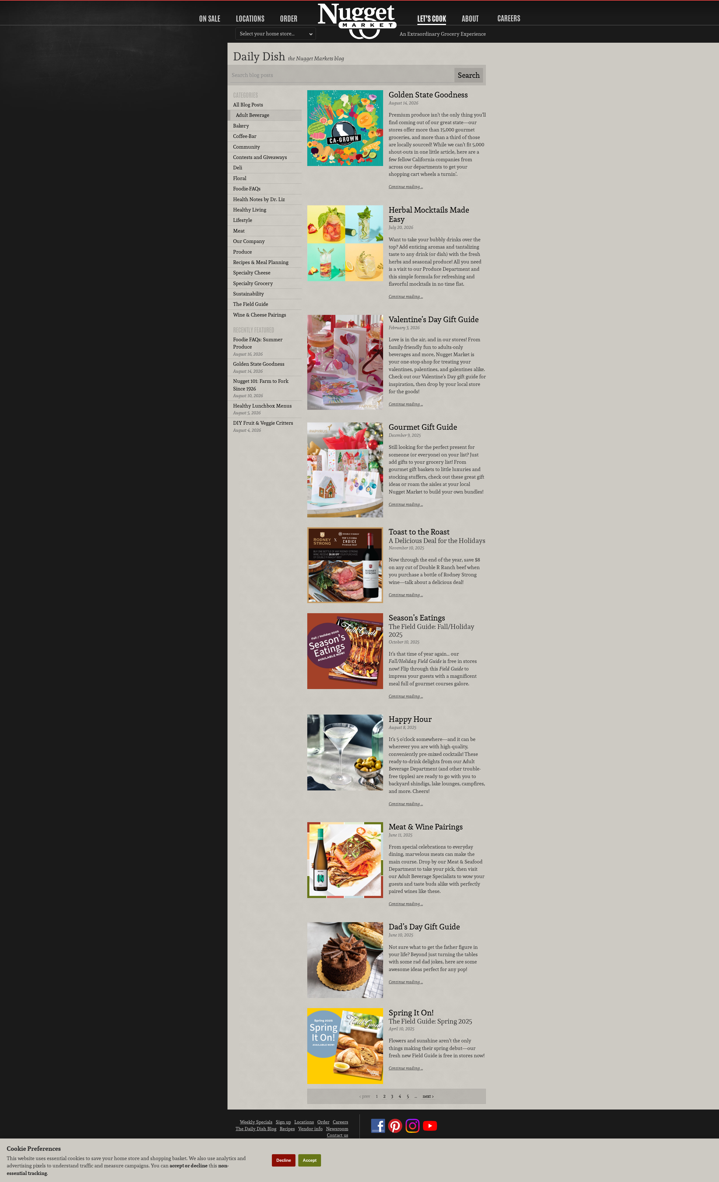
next (427, 1096)
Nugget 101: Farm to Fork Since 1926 (260, 388)
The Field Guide (250, 304)
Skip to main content (26, 4)
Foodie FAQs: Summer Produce (258, 346)
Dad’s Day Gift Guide (424, 927)
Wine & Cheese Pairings (259, 315)
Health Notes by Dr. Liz (259, 199)
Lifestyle (242, 220)
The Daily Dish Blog (256, 1128)
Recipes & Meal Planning (260, 262)
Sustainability (248, 293)
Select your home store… (267, 33)
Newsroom (337, 1128)
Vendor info (310, 1128)
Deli (237, 167)
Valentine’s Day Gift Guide (434, 319)
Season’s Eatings (417, 618)
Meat (239, 231)
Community (246, 147)
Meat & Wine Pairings (426, 827)
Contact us (337, 1135)
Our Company (249, 241)
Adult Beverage (252, 115)
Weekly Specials (256, 1122)
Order (288, 18)
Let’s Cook (431, 18)
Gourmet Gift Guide (423, 427)
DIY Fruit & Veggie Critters (263, 426)
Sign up (283, 1122)
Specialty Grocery (253, 283)
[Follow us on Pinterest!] (395, 1131)
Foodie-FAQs (247, 188)
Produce (242, 252)
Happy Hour (410, 719)
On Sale (209, 18)
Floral (239, 178)
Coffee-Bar (244, 136)
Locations (250, 18)
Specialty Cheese (251, 272)
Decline (283, 1160)
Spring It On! (411, 1013)
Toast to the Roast (419, 532)
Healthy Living (249, 209)
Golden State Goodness (259, 367)
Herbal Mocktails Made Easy (429, 214)
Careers (508, 18)
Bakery (241, 125)
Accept (310, 1160)
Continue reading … (406, 186)
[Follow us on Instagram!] (413, 1131)
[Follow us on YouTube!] (430, 1131)
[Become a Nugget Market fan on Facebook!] (378, 1131)
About (470, 18)
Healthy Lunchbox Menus (262, 409)
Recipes (287, 1128)
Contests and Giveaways (260, 157)
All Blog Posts (248, 104)
